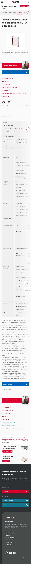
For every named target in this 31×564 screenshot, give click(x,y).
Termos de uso (8, 540)
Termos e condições (9, 537)
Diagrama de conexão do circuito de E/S (13, 93)
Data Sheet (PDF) (6, 78)
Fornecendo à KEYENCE (10, 542)
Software (4, 96)
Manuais (4, 81)
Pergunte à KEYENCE (7, 422)
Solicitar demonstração (8, 425)
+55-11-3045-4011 (7, 505)
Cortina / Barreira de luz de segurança (12, 429)
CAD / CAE (4, 84)
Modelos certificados (10, 533)
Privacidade (7, 535)
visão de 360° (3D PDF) (8, 87)
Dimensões (5, 90)
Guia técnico (5, 407)
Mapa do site (8, 544)
